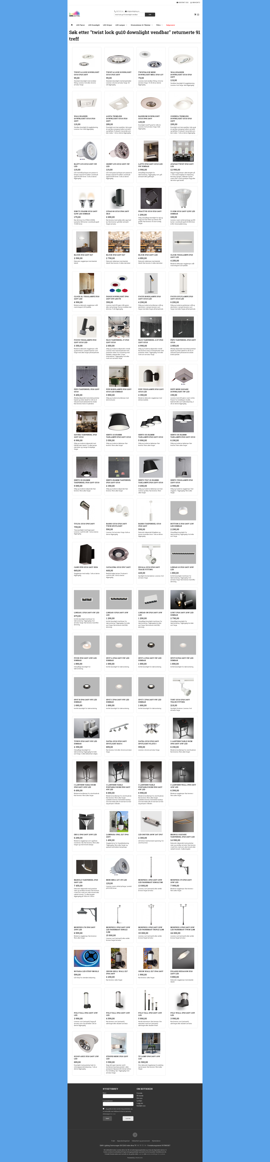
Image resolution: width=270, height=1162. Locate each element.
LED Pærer (80, 25)
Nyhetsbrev (156, 1141)
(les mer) (112, 1114)
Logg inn (140, 1103)
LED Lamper (120, 25)
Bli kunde (140, 1096)
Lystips (139, 1101)
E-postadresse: (108, 1101)
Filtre (158, 25)
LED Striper (107, 25)
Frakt (113, 1141)
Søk (150, 14)
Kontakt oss (141, 1106)
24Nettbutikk (139, 1158)
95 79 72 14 (119, 11)
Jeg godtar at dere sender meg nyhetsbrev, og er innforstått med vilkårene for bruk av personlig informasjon (117, 1111)
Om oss (139, 1098)
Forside (139, 1093)
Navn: (105, 1093)
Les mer (128, 1118)
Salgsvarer (170, 25)
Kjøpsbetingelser (123, 1141)
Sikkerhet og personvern (141, 1141)
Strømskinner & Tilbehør (141, 25)
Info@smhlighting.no (133, 11)
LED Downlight (94, 25)
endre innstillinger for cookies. (156, 1154)
